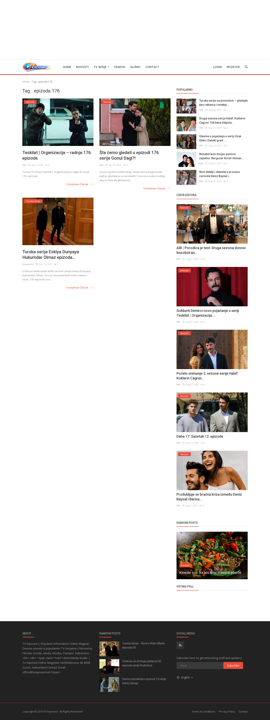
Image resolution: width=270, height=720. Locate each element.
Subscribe (233, 665)
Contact (152, 67)
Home (67, 67)
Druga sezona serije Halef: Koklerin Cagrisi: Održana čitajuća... (222, 120)
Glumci (135, 67)
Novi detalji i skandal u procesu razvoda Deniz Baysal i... (219, 174)
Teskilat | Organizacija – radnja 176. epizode (57, 155)
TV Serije (100, 67)
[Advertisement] (135, 29)
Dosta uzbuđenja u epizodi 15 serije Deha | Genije (144, 681)
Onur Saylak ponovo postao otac (204, 572)
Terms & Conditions (203, 711)
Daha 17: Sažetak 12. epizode (200, 436)
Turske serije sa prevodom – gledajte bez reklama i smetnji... (223, 102)
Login (217, 67)
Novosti (82, 67)
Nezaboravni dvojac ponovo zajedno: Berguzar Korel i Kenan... (221, 156)
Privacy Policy (227, 711)
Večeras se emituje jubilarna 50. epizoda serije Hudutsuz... (142, 663)
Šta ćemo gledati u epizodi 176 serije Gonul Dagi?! (129, 155)
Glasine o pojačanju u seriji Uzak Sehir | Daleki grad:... (220, 138)
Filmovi (119, 67)
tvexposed (28, 264)
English (186, 677)
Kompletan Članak (77, 184)
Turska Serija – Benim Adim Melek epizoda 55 (143, 645)
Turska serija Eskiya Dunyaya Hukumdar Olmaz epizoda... (50, 254)
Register (233, 67)
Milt (24, 164)
